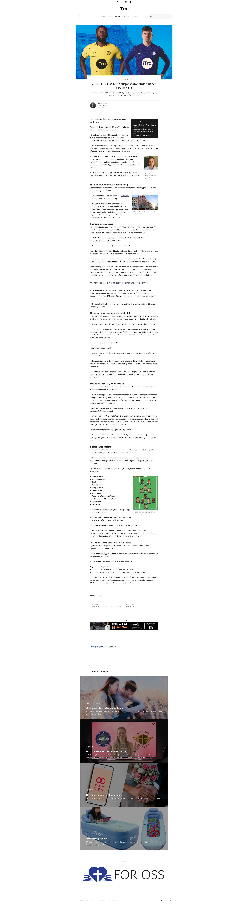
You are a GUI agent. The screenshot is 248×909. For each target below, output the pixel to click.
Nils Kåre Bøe (102, 103)
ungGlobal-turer (111, 572)
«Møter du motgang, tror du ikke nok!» (106, 606)
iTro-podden (104, 566)
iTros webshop (118, 583)
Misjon (126, 16)
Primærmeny (79, 17)
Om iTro (90, 900)
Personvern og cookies (105, 900)
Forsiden (80, 900)
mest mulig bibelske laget (137, 450)
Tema (103, 16)
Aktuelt (136, 16)
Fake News (130, 606)
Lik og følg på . (103, 646)
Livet (110, 16)
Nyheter (128, 79)
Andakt (118, 16)
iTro (124, 9)
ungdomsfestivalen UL (126, 569)
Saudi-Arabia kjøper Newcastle (102, 275)
